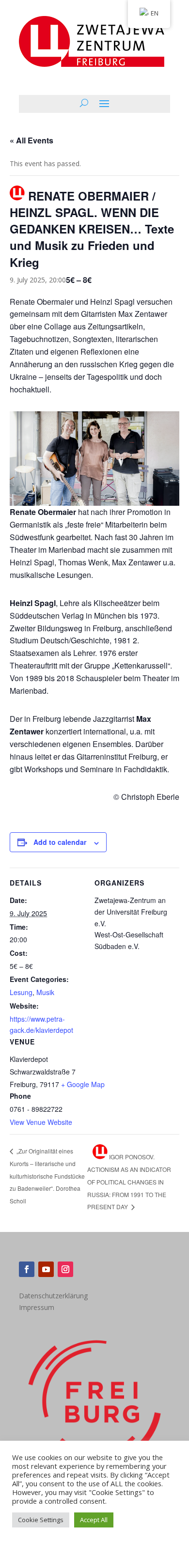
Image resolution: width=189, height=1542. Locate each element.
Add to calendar (59, 842)
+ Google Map (83, 1084)
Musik (45, 992)
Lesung (21, 992)
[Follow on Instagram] (65, 1269)
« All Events (31, 140)
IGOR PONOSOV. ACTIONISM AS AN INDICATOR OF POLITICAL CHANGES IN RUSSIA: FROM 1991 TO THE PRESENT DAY (129, 1182)
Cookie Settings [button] (40, 1519)
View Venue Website (41, 1122)
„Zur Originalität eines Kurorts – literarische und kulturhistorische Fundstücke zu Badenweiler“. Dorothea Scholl (47, 1176)
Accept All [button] (94, 1519)
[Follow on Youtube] (46, 1269)
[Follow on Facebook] (26, 1269)
